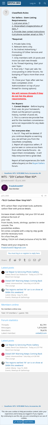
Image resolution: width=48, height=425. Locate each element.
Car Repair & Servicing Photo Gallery (22, 271)
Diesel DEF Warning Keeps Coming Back (23, 280)
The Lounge (10, 286)
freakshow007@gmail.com (13, 247)
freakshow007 (8, 180)
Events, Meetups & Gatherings (17, 297)
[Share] (42, 195)
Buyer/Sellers (38, 163)
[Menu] (4, 3)
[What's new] (39, 3)
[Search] (44, 3)
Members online (10, 304)
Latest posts (7, 267)
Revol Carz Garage (12, 277)
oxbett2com (41, 333)
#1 (46, 196)
